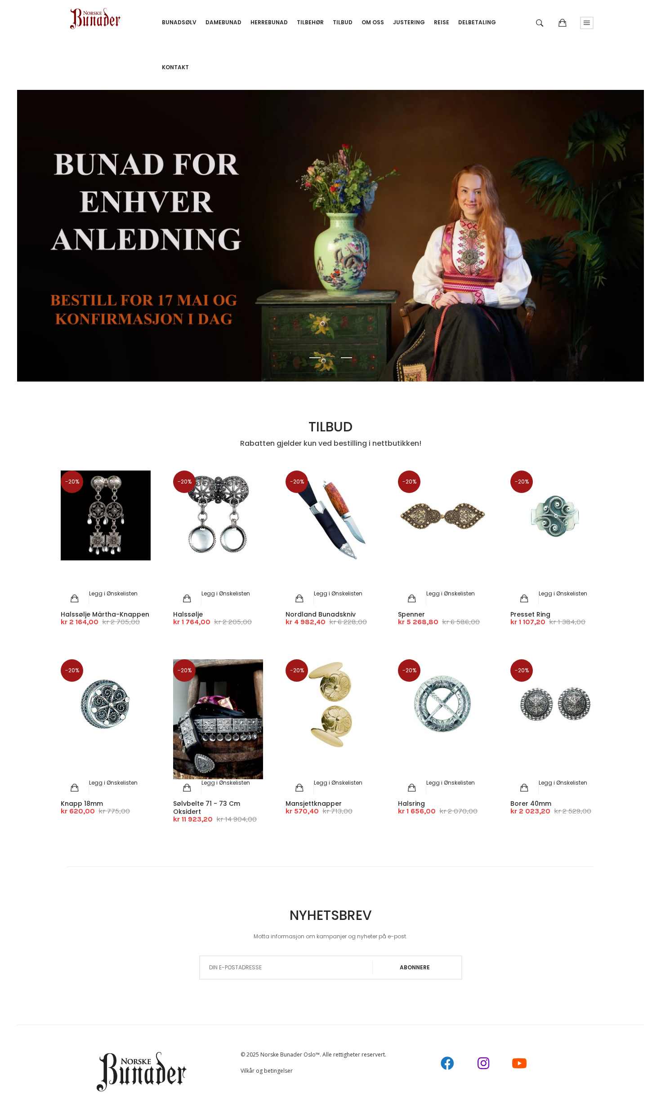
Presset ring (530, 614)
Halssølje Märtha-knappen (105, 614)
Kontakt (175, 67)
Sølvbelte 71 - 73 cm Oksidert (206, 807)
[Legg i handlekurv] (75, 598)
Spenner (411, 614)
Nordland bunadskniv (321, 614)
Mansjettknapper (314, 803)
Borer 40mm (530, 803)
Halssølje (188, 614)
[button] (113, 593)
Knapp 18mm (82, 803)
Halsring (411, 803)
